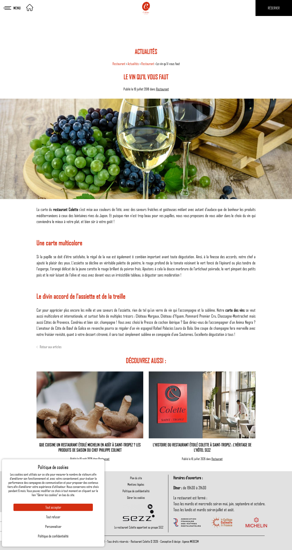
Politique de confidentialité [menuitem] (136, 491)
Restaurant (119, 63)
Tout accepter (53, 507)
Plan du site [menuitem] (136, 478)
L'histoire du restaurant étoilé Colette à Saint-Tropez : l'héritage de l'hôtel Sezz (202, 447)
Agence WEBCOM (190, 541)
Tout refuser (53, 517)
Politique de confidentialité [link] (53, 536)
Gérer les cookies (136, 497)
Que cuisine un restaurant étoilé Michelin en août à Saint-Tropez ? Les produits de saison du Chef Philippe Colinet (90, 447)
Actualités (134, 63)
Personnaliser (53, 526)
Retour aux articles (50, 347)
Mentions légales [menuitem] (136, 484)
